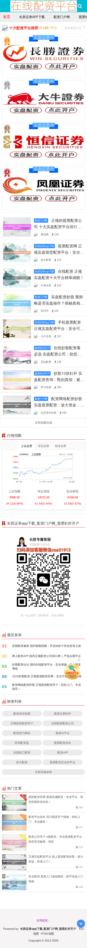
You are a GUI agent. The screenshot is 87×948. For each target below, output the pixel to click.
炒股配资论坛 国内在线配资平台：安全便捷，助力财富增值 (46, 666)
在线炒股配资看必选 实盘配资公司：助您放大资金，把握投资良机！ (57, 354)
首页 (6, 16)
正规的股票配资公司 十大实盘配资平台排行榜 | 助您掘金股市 (58, 227)
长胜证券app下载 (32, 17)
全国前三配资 (21, 752)
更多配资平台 (73, 28)
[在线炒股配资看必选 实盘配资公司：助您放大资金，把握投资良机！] (17, 354)
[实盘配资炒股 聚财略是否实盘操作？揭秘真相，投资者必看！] (17, 303)
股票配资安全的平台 (62, 762)
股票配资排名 (62, 743)
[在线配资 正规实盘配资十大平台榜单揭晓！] (17, 277)
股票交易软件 (62, 713)
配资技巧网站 (21, 733)
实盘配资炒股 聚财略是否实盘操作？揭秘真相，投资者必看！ (59, 303)
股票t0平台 (63, 733)
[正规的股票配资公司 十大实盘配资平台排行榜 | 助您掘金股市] (17, 227)
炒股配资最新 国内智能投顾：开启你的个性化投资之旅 (46, 646)
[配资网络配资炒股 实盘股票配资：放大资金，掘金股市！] (17, 405)
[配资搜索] (80, 6)
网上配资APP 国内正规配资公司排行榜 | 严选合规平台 (46, 656)
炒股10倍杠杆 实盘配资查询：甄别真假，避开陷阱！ (59, 379)
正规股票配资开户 (22, 723)
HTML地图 (47, 933)
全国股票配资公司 (62, 723)
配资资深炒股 (21, 713)
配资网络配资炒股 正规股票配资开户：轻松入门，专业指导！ (46, 687)
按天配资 (22, 762)
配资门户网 (62, 17)
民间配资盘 (22, 743)
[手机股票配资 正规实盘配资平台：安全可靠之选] (17, 328)
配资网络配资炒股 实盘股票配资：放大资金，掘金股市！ (59, 405)
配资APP (62, 752)
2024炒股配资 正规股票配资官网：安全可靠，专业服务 (47, 676)
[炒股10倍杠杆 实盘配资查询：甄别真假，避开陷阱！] (17, 379)
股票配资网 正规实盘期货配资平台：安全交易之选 (59, 252)
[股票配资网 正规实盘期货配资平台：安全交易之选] (17, 252)
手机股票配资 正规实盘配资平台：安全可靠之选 (59, 328)
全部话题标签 (43, 772)
